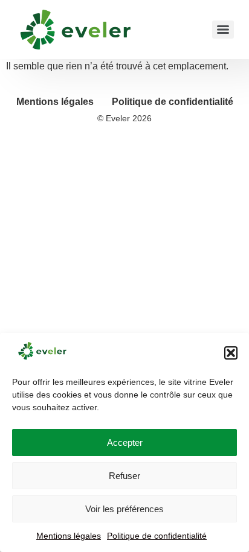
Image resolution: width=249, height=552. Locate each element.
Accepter (125, 442)
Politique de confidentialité (157, 536)
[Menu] (223, 30)
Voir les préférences (124, 509)
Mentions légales (68, 536)
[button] (231, 353)
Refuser (124, 476)
